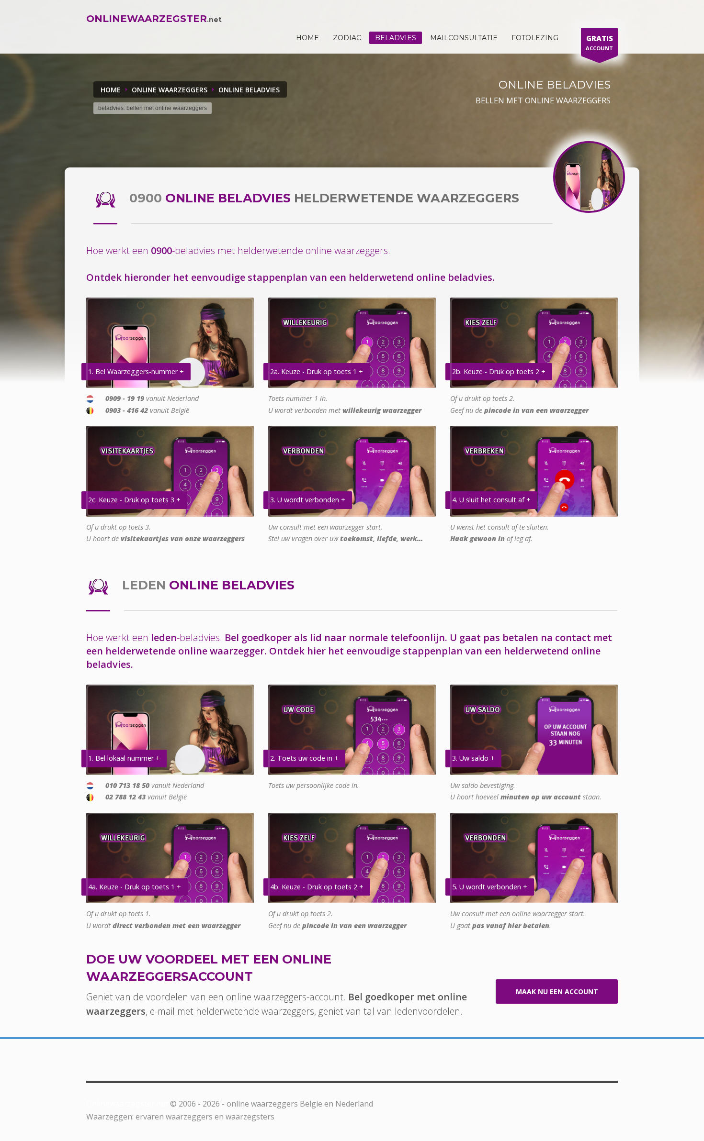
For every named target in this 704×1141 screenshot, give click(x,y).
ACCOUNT (599, 42)
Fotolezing (534, 37)
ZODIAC (347, 37)
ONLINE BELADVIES (249, 89)
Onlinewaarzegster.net (127, 1103)
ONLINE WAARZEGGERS (169, 89)
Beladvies (395, 37)
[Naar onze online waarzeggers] (589, 177)
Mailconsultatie (464, 37)
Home (111, 89)
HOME (307, 37)
